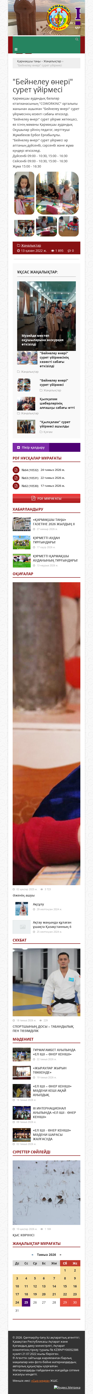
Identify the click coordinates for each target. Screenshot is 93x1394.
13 (44, 1286)
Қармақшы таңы (63, 20)
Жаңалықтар (31, 245)
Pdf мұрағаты (49, 498)
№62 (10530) (30, 486)
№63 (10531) (30, 478)
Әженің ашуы (24, 895)
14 (54, 1286)
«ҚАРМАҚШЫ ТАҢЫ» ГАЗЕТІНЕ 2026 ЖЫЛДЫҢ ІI (54, 521)
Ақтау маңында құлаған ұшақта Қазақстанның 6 (52, 924)
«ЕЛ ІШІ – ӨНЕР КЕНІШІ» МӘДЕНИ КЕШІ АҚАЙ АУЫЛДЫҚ (52, 1090)
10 (17, 1286)
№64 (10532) (30, 470)
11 (26, 1286)
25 (26, 1302)
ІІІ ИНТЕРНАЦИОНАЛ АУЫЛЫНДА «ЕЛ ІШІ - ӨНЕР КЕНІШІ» (54, 1112)
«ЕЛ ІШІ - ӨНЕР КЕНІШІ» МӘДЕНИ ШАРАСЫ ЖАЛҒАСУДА (52, 1134)
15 (65, 1286)
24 (17, 1302)
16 (75, 1286)
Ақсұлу (38, 904)
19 (35, 1294)
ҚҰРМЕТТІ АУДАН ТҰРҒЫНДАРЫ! (46, 540)
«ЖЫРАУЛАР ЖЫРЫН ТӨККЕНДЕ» (50, 1070)
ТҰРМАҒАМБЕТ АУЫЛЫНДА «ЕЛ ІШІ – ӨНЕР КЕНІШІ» (54, 1052)
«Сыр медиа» (40, 1381)
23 (75, 1294)
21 (54, 1294)
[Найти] (76, 38)
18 (26, 1294)
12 (35, 1286)
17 (17, 1294)
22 (65, 1294)
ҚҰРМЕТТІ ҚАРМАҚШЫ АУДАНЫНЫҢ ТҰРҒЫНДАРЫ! (55, 558)
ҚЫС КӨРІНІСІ (23, 1235)
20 (44, 1294)
